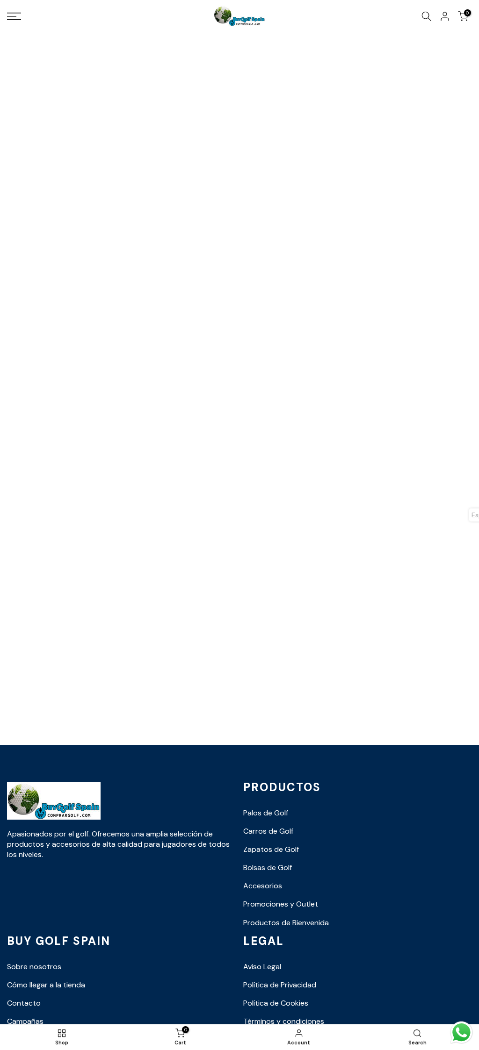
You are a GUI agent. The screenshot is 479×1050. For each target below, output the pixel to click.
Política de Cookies (275, 1003)
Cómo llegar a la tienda (46, 985)
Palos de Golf (265, 813)
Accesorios (262, 886)
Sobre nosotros (34, 966)
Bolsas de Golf (267, 867)
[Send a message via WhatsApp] (461, 1032)
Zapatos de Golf (271, 849)
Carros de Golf (268, 831)
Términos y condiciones (283, 1021)
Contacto (24, 1003)
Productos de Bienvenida (286, 923)
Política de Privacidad (279, 985)
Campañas (25, 1021)
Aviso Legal (262, 966)
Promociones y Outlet (280, 904)
